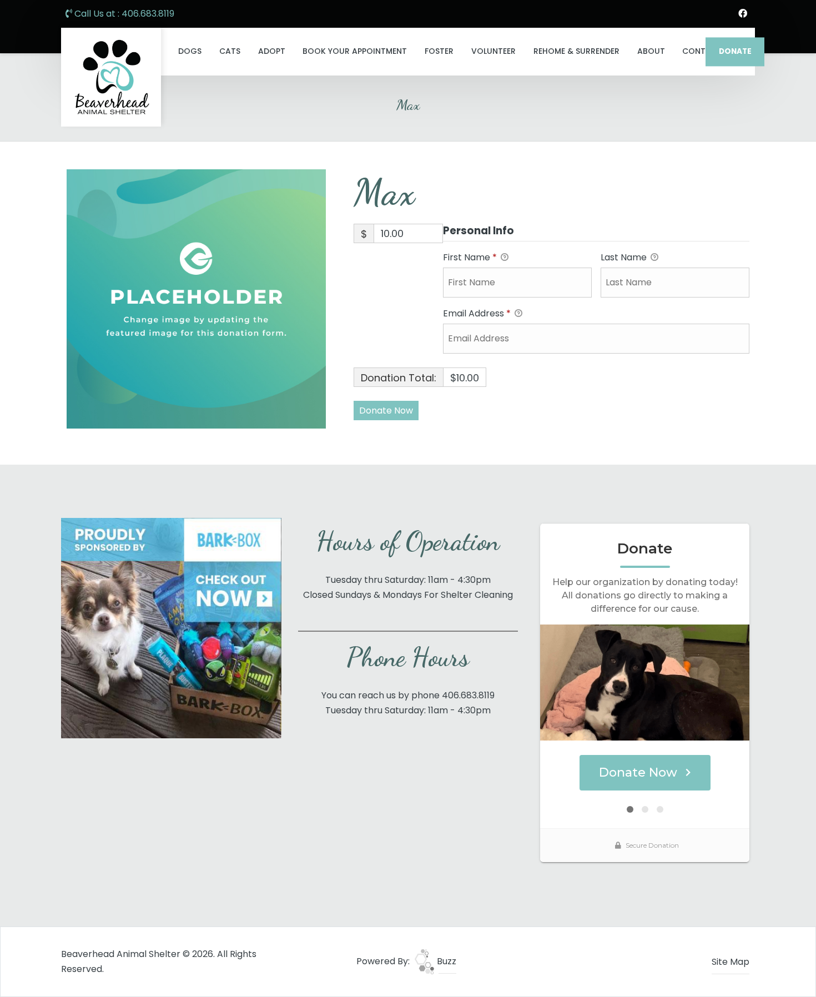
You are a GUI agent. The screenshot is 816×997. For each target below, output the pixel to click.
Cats (229, 51)
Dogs (190, 51)
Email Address (477, 313)
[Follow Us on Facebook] (742, 14)
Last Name (625, 257)
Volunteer (493, 51)
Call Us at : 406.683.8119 (123, 13)
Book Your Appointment (355, 51)
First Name (470, 257)
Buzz (445, 961)
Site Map (730, 961)
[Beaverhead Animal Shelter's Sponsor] (171, 627)
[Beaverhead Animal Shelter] (111, 77)
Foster (439, 51)
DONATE (735, 51)
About (651, 51)
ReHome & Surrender (576, 51)
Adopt (271, 51)
